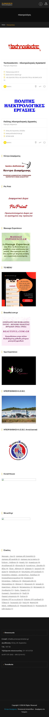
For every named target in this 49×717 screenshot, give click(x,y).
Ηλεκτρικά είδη (29, 581)
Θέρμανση (29, 584)
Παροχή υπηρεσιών (10, 66)
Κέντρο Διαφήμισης (10, 709)
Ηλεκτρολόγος (8, 584)
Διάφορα (29, 568)
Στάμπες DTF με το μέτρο (12, 599)
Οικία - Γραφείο (22, 590)
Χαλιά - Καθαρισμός (10, 606)
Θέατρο (19, 584)
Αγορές (23, 562)
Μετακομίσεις (26, 587)
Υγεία (25, 602)
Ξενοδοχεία (8, 590)
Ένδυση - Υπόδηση (10, 562)
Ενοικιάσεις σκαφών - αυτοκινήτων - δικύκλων (21, 575)
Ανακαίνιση (34, 562)
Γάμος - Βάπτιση (16, 568)
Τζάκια (5, 602)
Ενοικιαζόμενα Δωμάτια (12, 578)
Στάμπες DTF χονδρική (33, 599)
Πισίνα (23, 596)
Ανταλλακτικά (8, 565)
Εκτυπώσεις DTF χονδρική (33, 572)
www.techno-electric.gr (13, 75)
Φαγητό (34, 602)
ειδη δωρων (7, 609)
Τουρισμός (15, 602)
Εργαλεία (28, 578)
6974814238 (10, 136)
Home (3, 24)
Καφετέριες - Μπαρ (10, 587)
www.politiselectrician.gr (14, 133)
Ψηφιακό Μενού (27, 606)
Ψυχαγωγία (41, 606)
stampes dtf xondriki (11, 559)
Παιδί (25, 593)
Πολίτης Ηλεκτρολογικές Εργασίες (20, 121)
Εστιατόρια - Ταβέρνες (11, 581)
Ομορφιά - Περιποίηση (11, 593)
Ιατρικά (40, 584)
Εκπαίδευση (15, 572)
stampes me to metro (30, 559)
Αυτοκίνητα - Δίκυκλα (35, 565)
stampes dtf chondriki (25, 556)
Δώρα (5, 572)
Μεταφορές (39, 587)
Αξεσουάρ (20, 565)
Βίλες (5, 568)
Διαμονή (39, 568)
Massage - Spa (8, 556)
